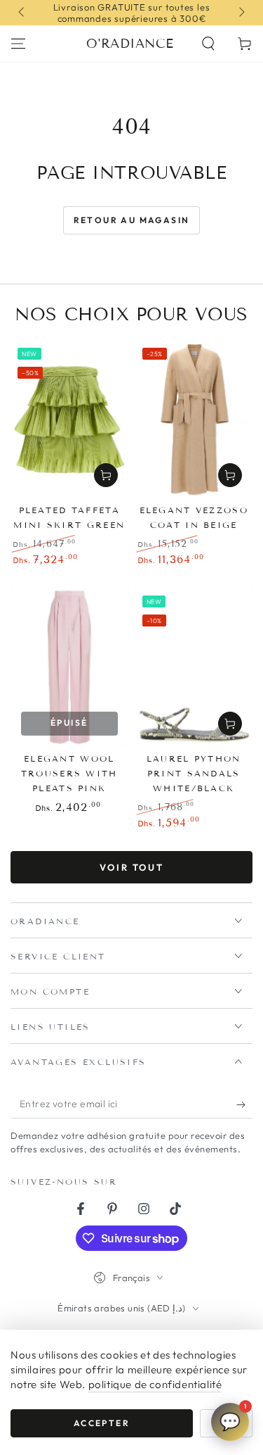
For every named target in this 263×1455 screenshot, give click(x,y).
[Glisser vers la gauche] (22, 12)
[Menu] (18, 44)
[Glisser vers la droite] (240, 12)
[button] (208, 44)
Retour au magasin (132, 220)
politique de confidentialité (155, 1384)
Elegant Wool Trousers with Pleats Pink (69, 773)
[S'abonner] (244, 1104)
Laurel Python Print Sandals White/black (194, 773)
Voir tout (131, 867)
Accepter (102, 1423)
